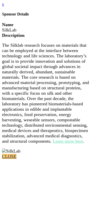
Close (9, 156)
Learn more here (68, 141)
